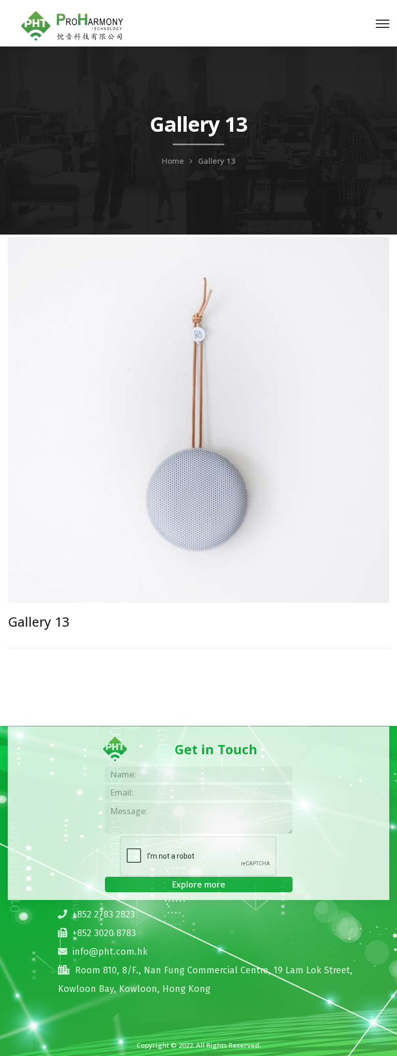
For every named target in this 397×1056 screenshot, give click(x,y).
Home (173, 161)
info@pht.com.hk (110, 951)
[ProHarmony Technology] (72, 24)
